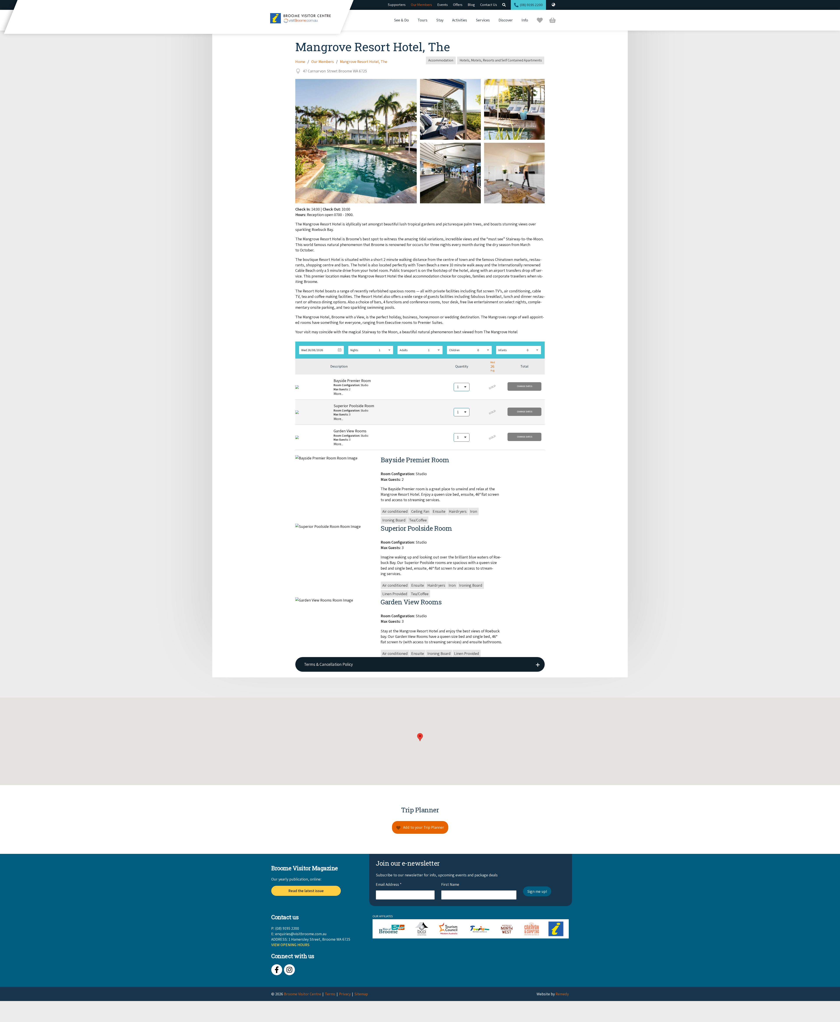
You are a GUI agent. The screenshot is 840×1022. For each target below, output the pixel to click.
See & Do (401, 20)
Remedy (562, 993)
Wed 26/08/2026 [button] (312, 350)
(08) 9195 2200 (531, 4)
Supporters (397, 4)
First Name (450, 884)
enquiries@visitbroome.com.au (301, 933)
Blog (471, 4)
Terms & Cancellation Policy (328, 664)
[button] (524, 386)
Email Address (388, 884)
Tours (422, 20)
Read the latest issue (306, 890)
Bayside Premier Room (352, 380)
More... (338, 393)
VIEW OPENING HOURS (290, 944)
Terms (330, 993)
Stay (439, 20)
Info (525, 20)
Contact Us (488, 4)
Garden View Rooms (350, 430)
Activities (459, 20)
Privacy (345, 993)
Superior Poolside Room (354, 405)
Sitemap (361, 993)
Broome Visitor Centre (302, 993)
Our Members (421, 4)
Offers (457, 4)
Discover (506, 20)
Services (483, 20)
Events (442, 4)
